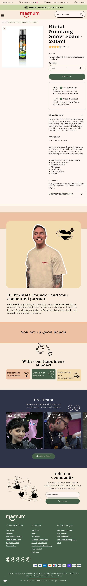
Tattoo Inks (62, 533)
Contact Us (11, 530)
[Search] (81, 14)
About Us (35, 530)
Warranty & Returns (14, 537)
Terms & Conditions (40, 540)
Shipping (68, 57)
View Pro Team (43, 456)
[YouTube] (23, 559)
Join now (62, 501)
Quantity (53, 63)
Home (4, 22)
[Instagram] (8, 559)
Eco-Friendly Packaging (42, 546)
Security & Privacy (39, 543)
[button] (2, 15)
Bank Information (13, 540)
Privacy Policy (56, 576)
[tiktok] (13, 559)
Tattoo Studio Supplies (66, 540)
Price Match (11, 546)
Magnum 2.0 (37, 549)
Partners (35, 552)
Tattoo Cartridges (64, 530)
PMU (59, 543)
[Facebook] (18, 559)
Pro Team (36, 537)
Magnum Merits (12, 543)
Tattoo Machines (64, 537)
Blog (33, 533)
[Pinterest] (28, 559)
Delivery (9, 533)
